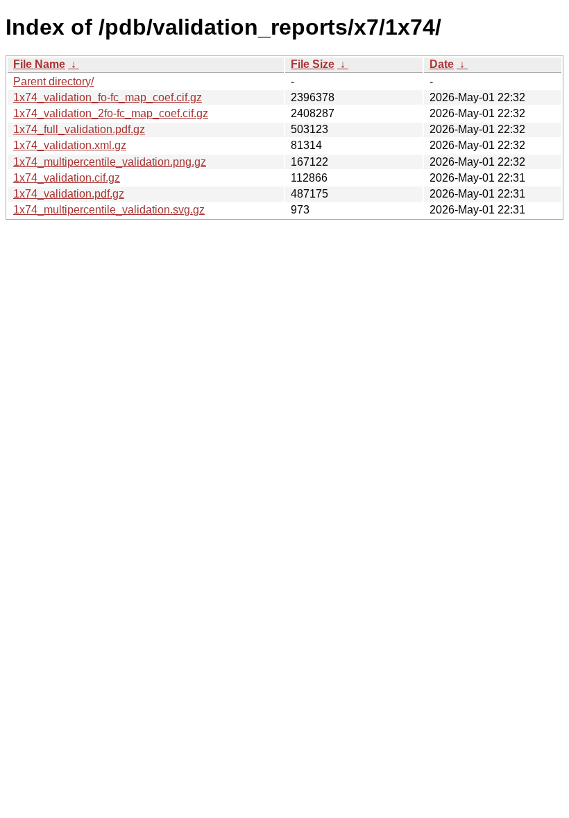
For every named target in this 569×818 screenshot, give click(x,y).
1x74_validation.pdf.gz (68, 194)
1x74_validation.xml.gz (69, 145)
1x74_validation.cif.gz (66, 178)
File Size (312, 64)
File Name (39, 64)
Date (442, 64)
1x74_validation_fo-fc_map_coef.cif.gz (107, 97)
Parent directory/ (53, 81)
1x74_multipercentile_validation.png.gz (109, 162)
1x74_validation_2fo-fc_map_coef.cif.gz (110, 113)
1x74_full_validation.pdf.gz (79, 129)
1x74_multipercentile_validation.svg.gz (109, 210)
